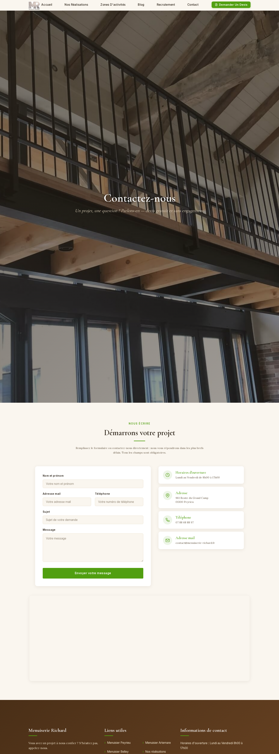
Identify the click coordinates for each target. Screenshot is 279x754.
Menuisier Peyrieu (119, 743)
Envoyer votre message (93, 573)
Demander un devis (233, 4)
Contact (193, 4)
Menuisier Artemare (158, 743)
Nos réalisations (76, 4)
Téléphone (102, 493)
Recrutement (166, 4)
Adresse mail (52, 493)
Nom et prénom (53, 475)
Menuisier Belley (118, 751)
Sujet (46, 511)
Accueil (46, 4)
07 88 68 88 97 (185, 522)
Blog (141, 4)
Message (49, 529)
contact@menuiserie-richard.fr (195, 543)
